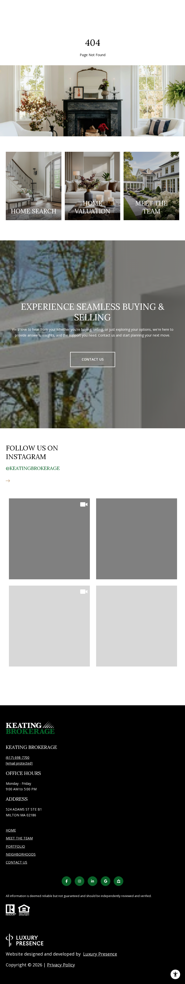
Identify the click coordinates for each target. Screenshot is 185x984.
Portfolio (15, 846)
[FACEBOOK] (66, 881)
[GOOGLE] (105, 881)
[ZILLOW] (118, 881)
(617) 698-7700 (17, 757)
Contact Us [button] (93, 359)
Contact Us (16, 862)
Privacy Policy (61, 965)
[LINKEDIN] (92, 881)
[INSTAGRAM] (79, 881)
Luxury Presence (100, 954)
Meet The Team (19, 838)
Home (11, 830)
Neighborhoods (21, 854)
